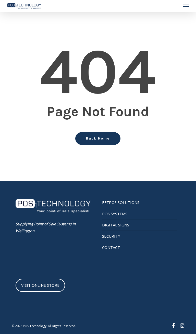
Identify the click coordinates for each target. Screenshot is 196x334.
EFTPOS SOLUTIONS (120, 202)
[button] (186, 6)
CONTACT (111, 247)
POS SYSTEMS (114, 213)
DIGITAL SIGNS (115, 224)
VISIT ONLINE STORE (40, 285)
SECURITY (111, 236)
